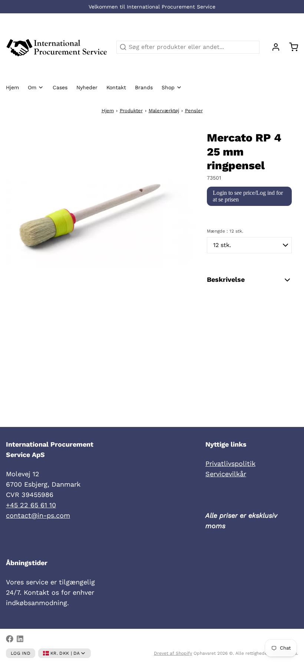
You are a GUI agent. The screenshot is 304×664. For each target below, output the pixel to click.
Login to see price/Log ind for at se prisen (248, 196)
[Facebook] (9, 639)
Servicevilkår (225, 474)
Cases (60, 87)
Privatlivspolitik (230, 463)
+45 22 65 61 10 (31, 505)
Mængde (225, 231)
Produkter (131, 110)
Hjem (12, 87)
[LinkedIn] (20, 639)
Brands (144, 87)
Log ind (20, 653)
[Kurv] (290, 47)
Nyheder (87, 87)
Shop (168, 87)
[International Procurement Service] (57, 47)
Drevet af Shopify (173, 653)
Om (32, 87)
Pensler (194, 110)
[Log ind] (272, 47)
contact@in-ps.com (38, 515)
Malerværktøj (164, 110)
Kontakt (116, 87)
